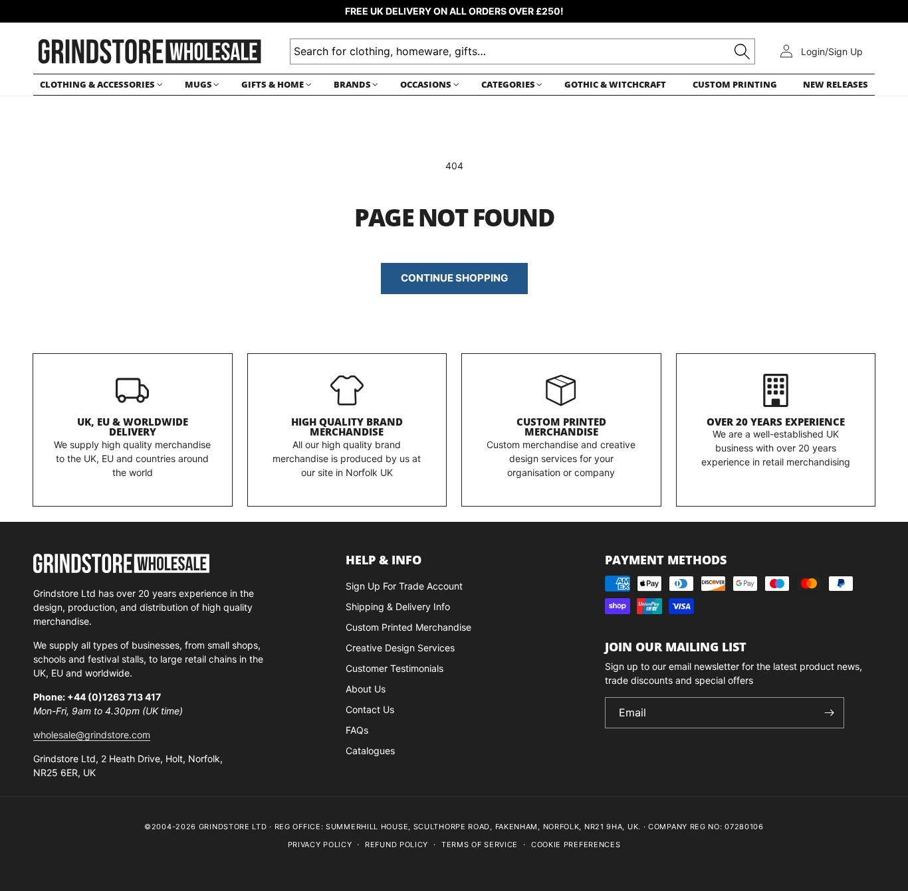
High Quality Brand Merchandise (347, 427)
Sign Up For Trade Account (404, 586)
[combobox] (522, 51)
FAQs (357, 730)
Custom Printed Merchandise (561, 427)
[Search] (742, 51)
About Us (366, 688)
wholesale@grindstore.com (91, 734)
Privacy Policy (320, 844)
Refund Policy (396, 844)
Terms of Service (479, 844)
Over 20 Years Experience (776, 421)
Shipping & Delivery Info (398, 606)
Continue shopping (454, 278)
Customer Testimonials (394, 668)
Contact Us (370, 709)
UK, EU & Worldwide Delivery (132, 427)
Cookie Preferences (576, 844)
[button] (99, 84)
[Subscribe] (829, 712)
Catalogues (370, 750)
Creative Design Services (400, 647)
